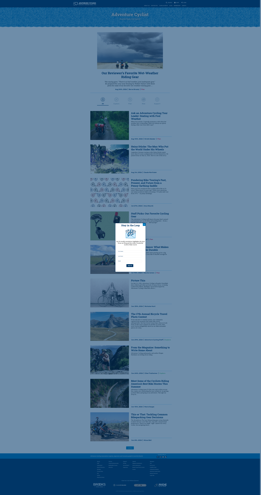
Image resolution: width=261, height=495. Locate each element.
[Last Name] (130, 253)
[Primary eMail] (130, 258)
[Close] (144, 224)
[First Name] (130, 248)
